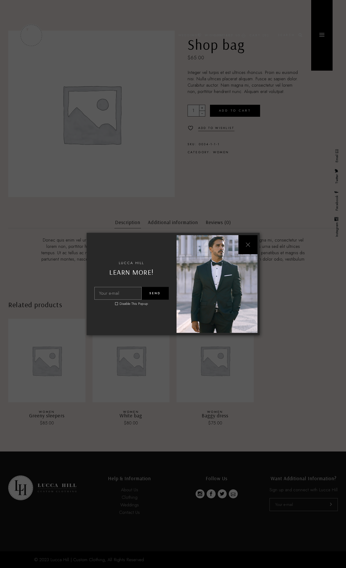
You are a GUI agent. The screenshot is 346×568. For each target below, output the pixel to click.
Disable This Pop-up (134, 304)
